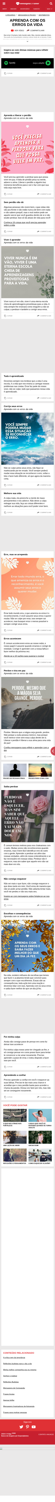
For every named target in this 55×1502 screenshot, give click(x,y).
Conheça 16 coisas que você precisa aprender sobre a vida (25, 223)
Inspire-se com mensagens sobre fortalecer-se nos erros (27, 897)
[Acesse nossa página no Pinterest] (27, 1427)
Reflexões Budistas (11, 1382)
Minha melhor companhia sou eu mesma (19, 1370)
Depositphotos (23, 1436)
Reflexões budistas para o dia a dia (17, 1364)
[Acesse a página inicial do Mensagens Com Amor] (27, 3)
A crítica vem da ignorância (14, 1357)
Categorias (10, 15)
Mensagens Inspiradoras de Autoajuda (18, 1406)
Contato (42, 1434)
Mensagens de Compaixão (14, 1388)
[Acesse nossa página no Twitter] (21, 1427)
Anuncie (50, 1434)
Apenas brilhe (8, 1400)
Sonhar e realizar (10, 1376)
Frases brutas (8, 1394)
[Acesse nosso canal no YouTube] (33, 1427)
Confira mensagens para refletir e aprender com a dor (26, 748)
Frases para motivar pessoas (15, 1412)
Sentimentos (44, 15)
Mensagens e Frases (27, 15)
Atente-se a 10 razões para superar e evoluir (24, 656)
